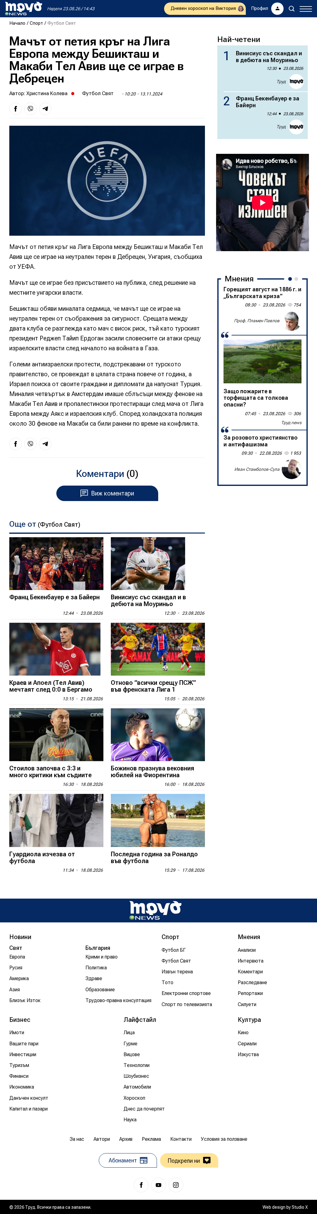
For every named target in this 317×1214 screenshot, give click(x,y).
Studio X (300, 1207)
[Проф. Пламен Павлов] (292, 321)
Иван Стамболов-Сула (257, 469)
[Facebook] (141, 1185)
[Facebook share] (15, 109)
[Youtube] (158, 1185)
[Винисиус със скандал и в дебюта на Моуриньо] (158, 563)
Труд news (291, 422)
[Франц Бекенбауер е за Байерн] (56, 563)
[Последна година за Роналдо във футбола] (158, 820)
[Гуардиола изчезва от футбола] (56, 820)
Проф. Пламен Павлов (257, 320)
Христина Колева (46, 93)
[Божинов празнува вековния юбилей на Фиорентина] (158, 734)
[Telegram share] (45, 109)
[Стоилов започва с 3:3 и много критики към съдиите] (56, 734)
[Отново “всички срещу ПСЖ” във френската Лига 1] (158, 649)
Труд (281, 81)
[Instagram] (175, 1185)
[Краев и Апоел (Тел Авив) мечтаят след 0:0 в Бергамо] (56, 649)
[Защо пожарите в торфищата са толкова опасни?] (263, 361)
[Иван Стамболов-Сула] (292, 469)
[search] (292, 9)
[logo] (23, 8)
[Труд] (155, 910)
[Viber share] (30, 109)
